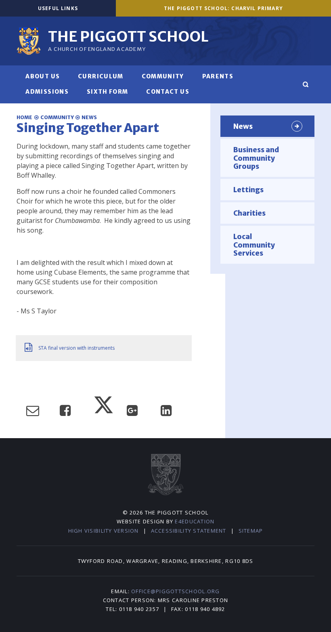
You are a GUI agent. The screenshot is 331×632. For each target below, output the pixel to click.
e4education (194, 521)
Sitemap (251, 530)
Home (24, 117)
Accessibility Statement (188, 530)
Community (57, 117)
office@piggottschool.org (175, 591)
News (89, 117)
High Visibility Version (103, 530)
